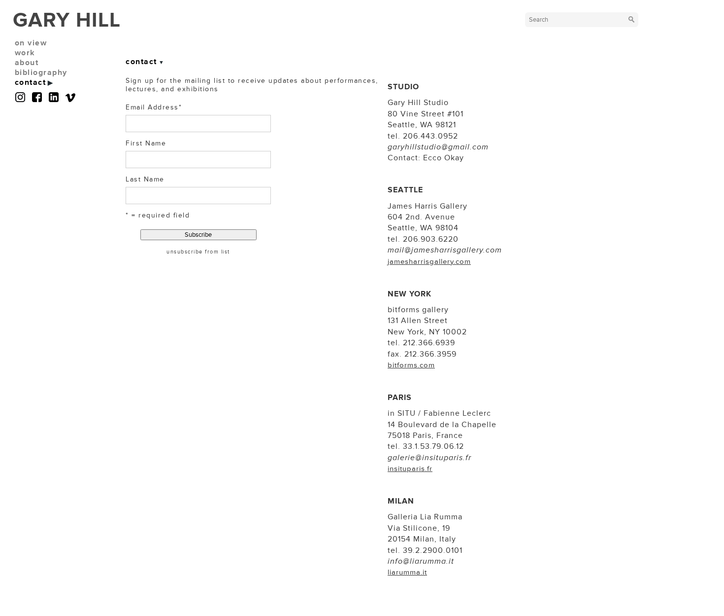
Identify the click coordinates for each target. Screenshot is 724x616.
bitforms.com (411, 365)
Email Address (154, 107)
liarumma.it (407, 572)
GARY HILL (67, 20)
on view (31, 43)
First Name (146, 143)
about (27, 63)
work (25, 53)
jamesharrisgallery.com (429, 261)
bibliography (41, 72)
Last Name (145, 179)
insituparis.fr (410, 468)
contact (30, 82)
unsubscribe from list (198, 252)
